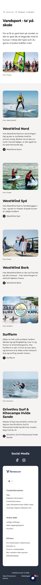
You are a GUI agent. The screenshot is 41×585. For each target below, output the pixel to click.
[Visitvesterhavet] (13, 471)
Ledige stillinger (13, 522)
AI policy (9, 529)
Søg (8, 495)
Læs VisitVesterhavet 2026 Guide (19, 505)
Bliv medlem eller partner (17, 552)
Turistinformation (13, 501)
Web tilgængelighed (15, 525)
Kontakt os (10, 546)
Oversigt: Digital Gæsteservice (18, 508)
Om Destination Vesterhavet (18, 543)
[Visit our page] (17, 460)
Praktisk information (14, 498)
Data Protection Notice (9, 577)
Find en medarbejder (15, 549)
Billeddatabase (12, 556)
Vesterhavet (10, 12)
